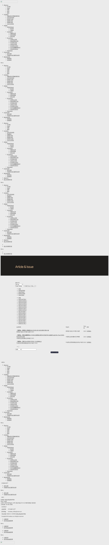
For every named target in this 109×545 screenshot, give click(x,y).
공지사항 (9, 53)
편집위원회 (13, 35)
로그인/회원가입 (8, 179)
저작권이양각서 (14, 49)
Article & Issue (10, 27)
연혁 (8, 9)
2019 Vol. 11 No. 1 (22, 308)
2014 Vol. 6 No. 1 (22, 316)
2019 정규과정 (10, 17)
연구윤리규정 (13, 42)
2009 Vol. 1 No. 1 (22, 323)
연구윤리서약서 (14, 46)
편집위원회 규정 (14, 41)
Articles (5, 25)
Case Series (21, 295)
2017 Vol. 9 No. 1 (22, 311)
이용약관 (6, 519)
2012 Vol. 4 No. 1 (22, 319)
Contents (6, 14)
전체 (19, 289)
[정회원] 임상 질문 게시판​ (13, 55)
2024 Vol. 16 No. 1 (22, 301)
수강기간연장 (10, 24)
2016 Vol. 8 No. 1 (22, 313)
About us (6, 5)
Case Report (21, 292)
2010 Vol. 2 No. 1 (22, 322)
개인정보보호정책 (8, 520)
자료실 (12, 30)
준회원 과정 (10, 22)
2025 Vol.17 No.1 (22, 299)
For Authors (10, 38)
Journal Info (10, 31)
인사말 (8, 6)
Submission (10, 50)
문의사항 (12, 36)
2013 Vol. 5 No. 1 (22, 317)
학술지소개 (13, 33)
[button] (54, 62)
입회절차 (9, 60)
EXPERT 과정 (10, 19)
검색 (54, 352)
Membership (7, 57)
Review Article (21, 293)
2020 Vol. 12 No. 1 (22, 307)
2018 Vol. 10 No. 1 (22, 310)
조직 (8, 11)
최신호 (12, 28)
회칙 (8, 13)
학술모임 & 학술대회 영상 (13, 16)
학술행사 (9, 134)
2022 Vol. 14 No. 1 (22, 304)
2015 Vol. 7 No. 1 (22, 314)
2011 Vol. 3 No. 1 (22, 320)
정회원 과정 (10, 20)
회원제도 (9, 58)
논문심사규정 (13, 44)
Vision (8, 8)
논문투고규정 (13, 39)
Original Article (21, 290)
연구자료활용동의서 (15, 47)
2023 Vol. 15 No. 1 (22, 302)
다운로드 (89, 331)
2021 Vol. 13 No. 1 (22, 305)
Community (6, 52)
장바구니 (6, 178)
